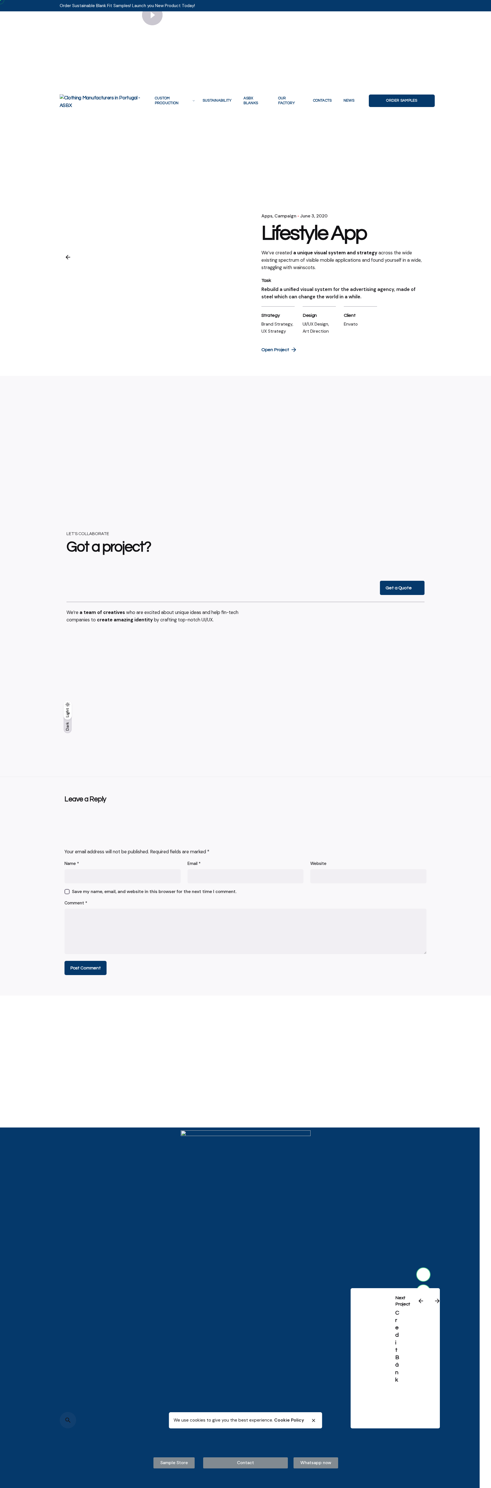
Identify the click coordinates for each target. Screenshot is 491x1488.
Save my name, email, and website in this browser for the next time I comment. (154, 891)
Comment (76, 903)
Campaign (285, 216)
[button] (174, 1462)
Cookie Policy (289, 1420)
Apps (266, 216)
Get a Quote (398, 588)
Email (194, 863)
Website (318, 863)
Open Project (275, 349)
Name (72, 863)
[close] (313, 1420)
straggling (271, 268)
